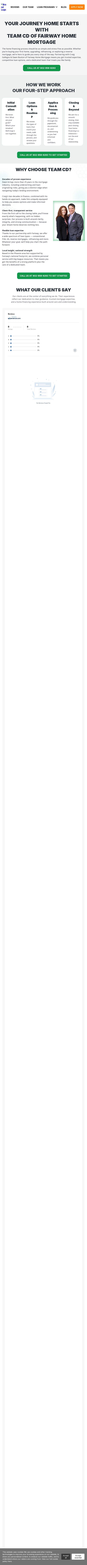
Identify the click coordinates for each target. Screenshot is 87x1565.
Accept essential (78, 1557)
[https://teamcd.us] (4, 6)
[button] (56, 7)
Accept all (66, 1557)
